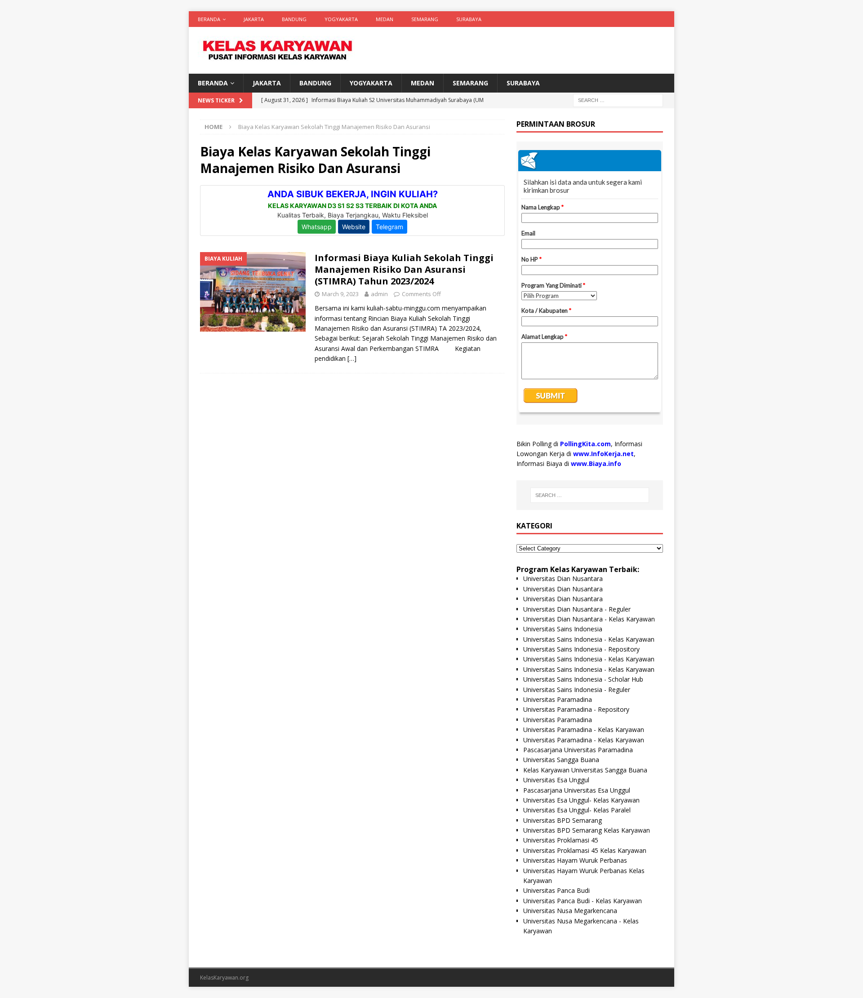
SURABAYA (468, 19)
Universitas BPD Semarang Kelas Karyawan (586, 830)
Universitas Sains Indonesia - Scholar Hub (583, 679)
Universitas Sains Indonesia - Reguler (576, 689)
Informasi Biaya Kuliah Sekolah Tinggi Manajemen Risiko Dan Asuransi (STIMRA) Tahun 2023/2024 (404, 269)
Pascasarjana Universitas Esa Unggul (576, 790)
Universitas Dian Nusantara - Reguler (577, 609)
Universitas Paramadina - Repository (576, 709)
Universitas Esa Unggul (556, 780)
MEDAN (384, 19)
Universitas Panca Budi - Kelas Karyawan (582, 900)
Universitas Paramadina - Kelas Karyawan (583, 729)
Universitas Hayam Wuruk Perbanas (575, 860)
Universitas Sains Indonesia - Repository (581, 649)
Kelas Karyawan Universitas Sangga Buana (585, 770)
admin (379, 294)
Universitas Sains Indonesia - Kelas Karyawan (588, 639)
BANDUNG (294, 19)
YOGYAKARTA (341, 19)
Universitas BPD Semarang (562, 820)
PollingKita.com (585, 443)
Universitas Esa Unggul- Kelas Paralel (577, 810)
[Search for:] (618, 100)
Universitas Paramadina (557, 699)
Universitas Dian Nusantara (563, 578)
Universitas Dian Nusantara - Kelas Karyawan (589, 619)
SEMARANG (424, 19)
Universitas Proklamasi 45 (560, 840)
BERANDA (209, 19)
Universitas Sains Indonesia (562, 629)
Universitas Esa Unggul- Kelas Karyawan (581, 800)
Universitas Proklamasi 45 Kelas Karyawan (584, 850)
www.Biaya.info (596, 463)
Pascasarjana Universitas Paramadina (578, 749)
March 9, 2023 (340, 294)
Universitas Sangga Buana (561, 759)
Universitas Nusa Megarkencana (570, 910)
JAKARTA (254, 19)
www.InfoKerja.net (603, 453)
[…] (351, 358)
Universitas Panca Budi (556, 890)
